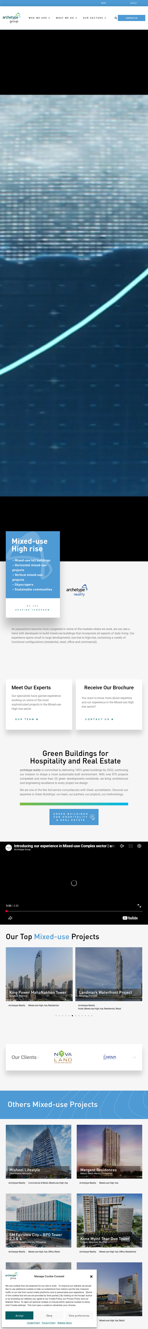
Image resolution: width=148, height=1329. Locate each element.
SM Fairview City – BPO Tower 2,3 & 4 (35, 1236)
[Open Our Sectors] (105, 18)
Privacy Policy (49, 1323)
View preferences (79, 1315)
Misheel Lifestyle (24, 1169)
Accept (19, 1315)
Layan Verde (90, 992)
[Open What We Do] (76, 18)
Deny (49, 1315)
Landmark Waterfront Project (35, 992)
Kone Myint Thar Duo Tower (105, 1238)
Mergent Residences (98, 1169)
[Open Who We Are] (49, 18)
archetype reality (30, 770)
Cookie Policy (33, 1323)
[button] (91, 1276)
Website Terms (64, 1323)
